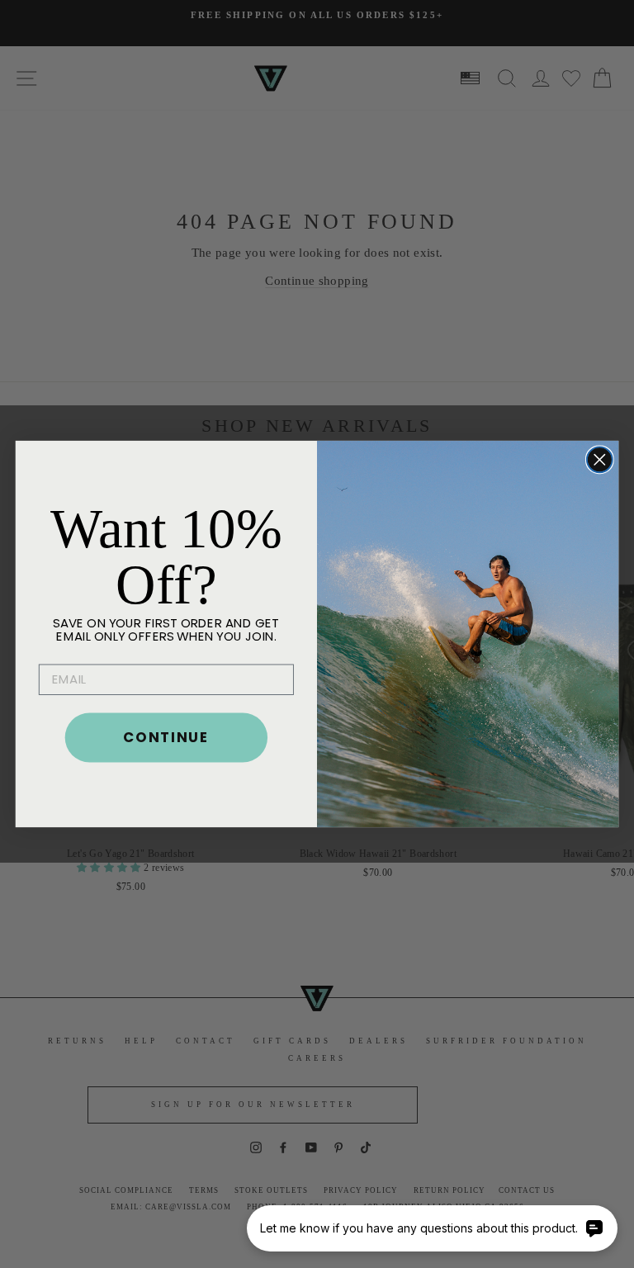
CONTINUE (166, 736)
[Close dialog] (600, 459)
